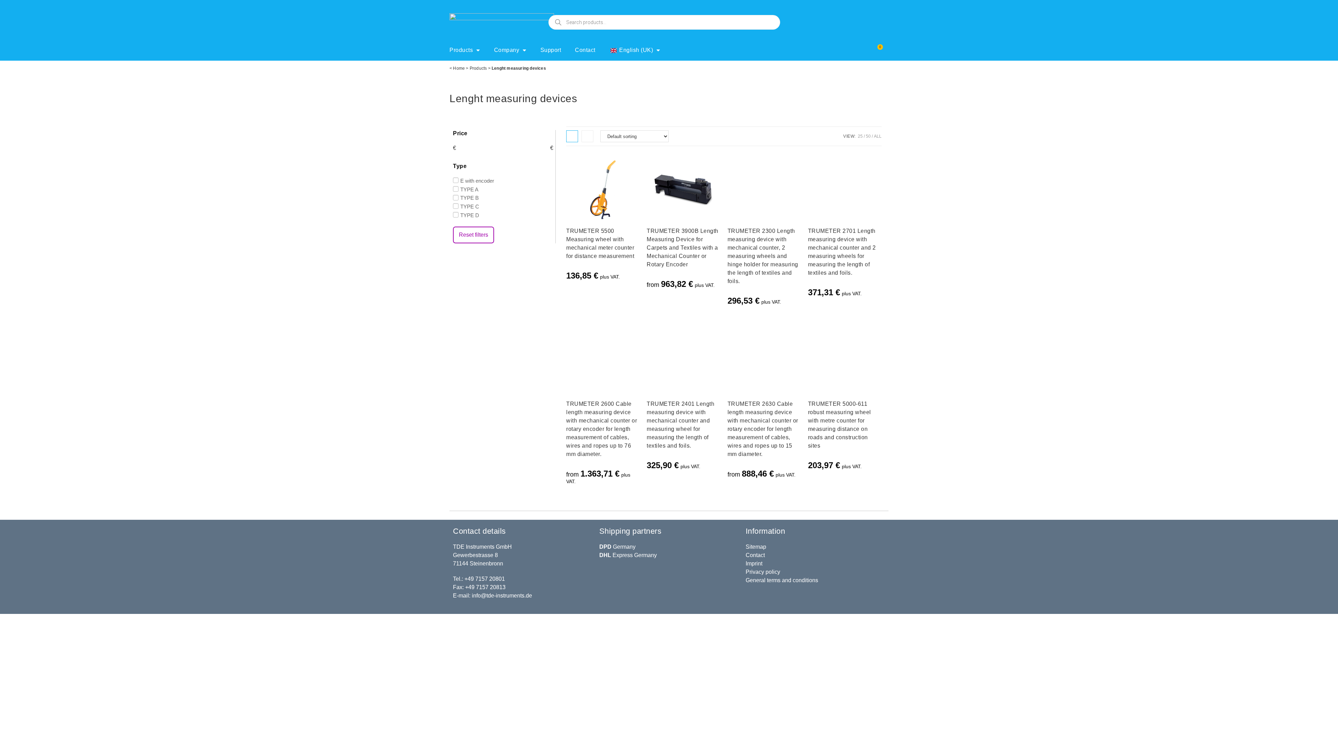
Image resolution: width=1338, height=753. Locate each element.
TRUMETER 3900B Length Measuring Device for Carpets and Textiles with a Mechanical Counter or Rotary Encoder (682, 247)
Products (461, 50)
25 (860, 136)
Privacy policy (763, 572)
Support (550, 50)
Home (459, 68)
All (878, 136)
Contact (585, 50)
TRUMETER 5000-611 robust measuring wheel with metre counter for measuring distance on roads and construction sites (839, 425)
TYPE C (469, 207)
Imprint (754, 563)
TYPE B (469, 198)
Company (507, 50)
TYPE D (469, 215)
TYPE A (469, 189)
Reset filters (473, 235)
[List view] (587, 136)
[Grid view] (572, 136)
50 (868, 136)
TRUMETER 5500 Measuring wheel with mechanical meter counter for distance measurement (600, 243)
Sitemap (756, 547)
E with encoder (477, 181)
